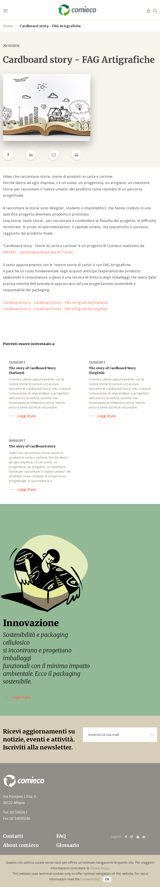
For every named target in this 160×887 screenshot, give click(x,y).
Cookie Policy (99, 868)
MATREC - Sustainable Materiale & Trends (38, 252)
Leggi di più (21, 697)
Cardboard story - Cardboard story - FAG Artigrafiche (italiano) (55, 302)
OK (107, 879)
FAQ (61, 836)
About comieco (21, 845)
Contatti (13, 836)
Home (8, 26)
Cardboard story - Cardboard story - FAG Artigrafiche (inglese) (55, 308)
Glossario (67, 845)
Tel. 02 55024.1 (15, 812)
